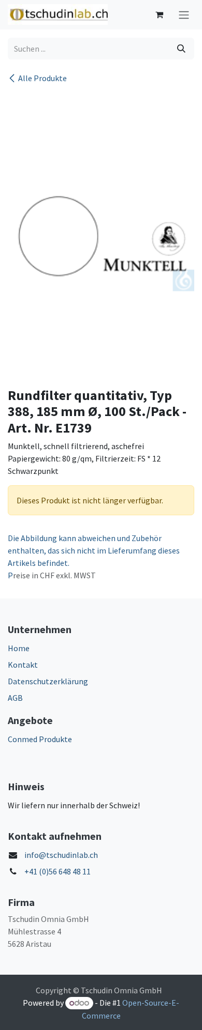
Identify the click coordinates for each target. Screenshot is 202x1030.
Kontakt (23, 664)
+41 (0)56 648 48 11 (57, 871)
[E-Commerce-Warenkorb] (159, 14)
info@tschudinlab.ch (61, 855)
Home (19, 648)
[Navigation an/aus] (184, 14)
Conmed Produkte (40, 739)
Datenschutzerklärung (48, 681)
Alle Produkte (42, 78)
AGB (15, 698)
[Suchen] (181, 48)
